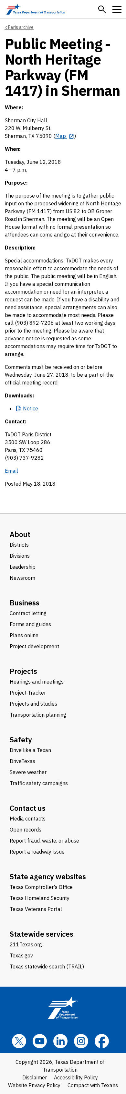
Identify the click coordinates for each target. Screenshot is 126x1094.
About (20, 534)
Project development (34, 646)
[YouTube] (40, 1041)
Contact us (28, 808)
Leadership (23, 567)
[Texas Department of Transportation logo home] (35, 9)
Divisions (20, 556)
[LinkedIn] (60, 1041)
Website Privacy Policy (34, 1085)
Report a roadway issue (37, 851)
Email (11, 471)
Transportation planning (38, 714)
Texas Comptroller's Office (41, 887)
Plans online (24, 635)
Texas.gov (21, 955)
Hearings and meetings (37, 681)
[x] (19, 1041)
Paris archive (21, 27)
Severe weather (28, 772)
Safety (21, 739)
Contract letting (28, 613)
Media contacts (28, 818)
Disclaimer (34, 1077)
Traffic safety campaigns (39, 783)
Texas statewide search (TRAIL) (47, 966)
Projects (23, 671)
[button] (102, 9)
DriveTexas (22, 761)
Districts (19, 544)
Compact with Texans (93, 1085)
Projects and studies (33, 703)
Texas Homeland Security (39, 898)
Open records (25, 829)
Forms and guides (30, 624)
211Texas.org (26, 944)
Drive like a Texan (30, 750)
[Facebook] (102, 1041)
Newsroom (22, 578)
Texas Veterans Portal (36, 909)
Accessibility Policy (76, 1077)
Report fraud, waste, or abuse (44, 840)
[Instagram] (81, 1041)
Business (24, 602)
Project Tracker (28, 692)
